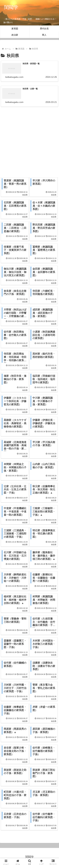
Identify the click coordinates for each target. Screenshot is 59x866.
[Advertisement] (29, 140)
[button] (53, 564)
